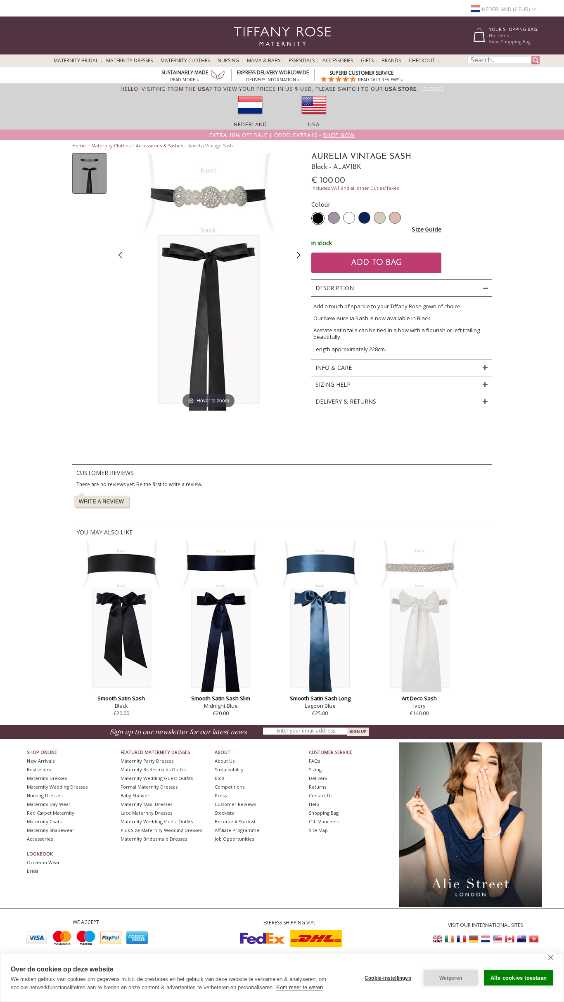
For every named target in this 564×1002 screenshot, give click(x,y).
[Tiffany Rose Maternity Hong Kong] (533, 939)
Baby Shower (135, 795)
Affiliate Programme (237, 830)
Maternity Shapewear (50, 830)
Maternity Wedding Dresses (57, 787)
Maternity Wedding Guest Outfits (157, 778)
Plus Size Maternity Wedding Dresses (161, 830)
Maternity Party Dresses (147, 761)
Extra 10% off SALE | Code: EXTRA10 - (282, 135)
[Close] (433, 88)
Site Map (318, 830)
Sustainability (229, 769)
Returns (317, 787)
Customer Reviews (235, 804)
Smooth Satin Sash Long (320, 698)
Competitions (229, 787)
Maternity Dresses (129, 60)
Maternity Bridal (76, 60)
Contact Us (320, 795)
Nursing (228, 60)
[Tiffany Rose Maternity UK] (437, 939)
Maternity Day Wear (49, 804)
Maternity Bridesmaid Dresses (154, 839)
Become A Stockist (235, 821)
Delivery (318, 778)
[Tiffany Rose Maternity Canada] (509, 939)
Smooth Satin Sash (121, 698)
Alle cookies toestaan (519, 978)
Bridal (33, 871)
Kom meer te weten (299, 987)
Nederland (250, 124)
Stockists (224, 813)
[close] (550, 957)
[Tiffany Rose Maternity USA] (497, 939)
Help (314, 804)
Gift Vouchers (324, 821)
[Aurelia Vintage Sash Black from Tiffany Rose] (89, 173)
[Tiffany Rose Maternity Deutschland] (473, 939)
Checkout (422, 60)
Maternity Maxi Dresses (146, 804)
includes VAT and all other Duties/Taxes (355, 188)
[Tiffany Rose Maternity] (245, 51)
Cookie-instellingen (388, 978)
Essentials (302, 60)
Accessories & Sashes (159, 145)
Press (221, 795)
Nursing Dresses (44, 795)
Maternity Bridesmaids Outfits (153, 769)
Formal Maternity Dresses (149, 787)
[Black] (318, 218)
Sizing (315, 769)
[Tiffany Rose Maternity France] (461, 939)
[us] (314, 117)
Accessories (337, 60)
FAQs (314, 761)
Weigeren (450, 978)
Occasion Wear (43, 862)
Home (79, 145)
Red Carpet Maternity (50, 813)
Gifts (367, 60)
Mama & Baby (264, 60)
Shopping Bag (324, 813)
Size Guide (426, 229)
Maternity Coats (44, 821)
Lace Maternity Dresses (146, 813)
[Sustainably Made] (217, 76)
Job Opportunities (234, 839)
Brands (391, 60)
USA (314, 124)
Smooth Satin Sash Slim (220, 698)
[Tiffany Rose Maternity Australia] (521, 939)
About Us (225, 761)
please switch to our (366, 88)
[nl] (250, 117)
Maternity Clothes (185, 60)
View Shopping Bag (510, 41)
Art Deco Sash (419, 698)
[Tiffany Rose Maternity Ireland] (449, 939)
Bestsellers (39, 769)
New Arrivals (41, 761)
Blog (219, 778)
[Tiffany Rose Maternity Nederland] (485, 939)
